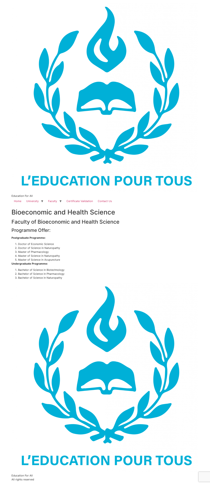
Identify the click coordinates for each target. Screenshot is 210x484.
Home (17, 201)
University (32, 201)
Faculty (52, 201)
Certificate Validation (79, 201)
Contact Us (105, 201)
